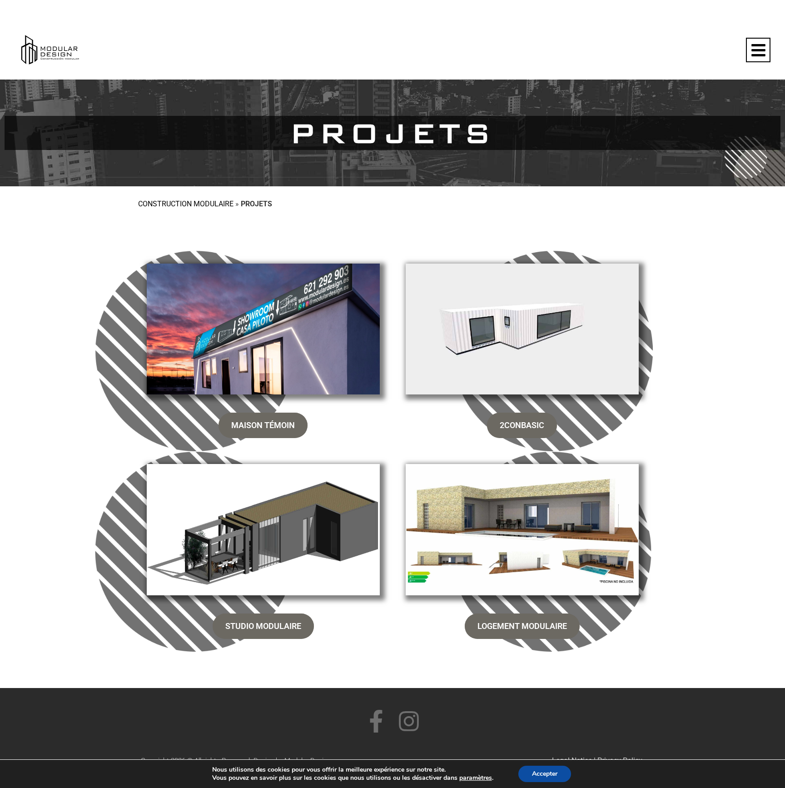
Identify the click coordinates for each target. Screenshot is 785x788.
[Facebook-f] (376, 721)
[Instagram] (408, 721)
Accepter (544, 773)
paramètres (475, 778)
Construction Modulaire (186, 203)
